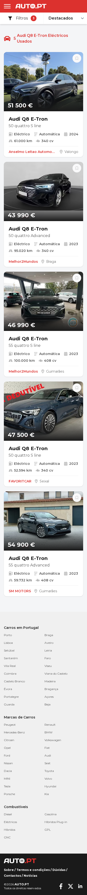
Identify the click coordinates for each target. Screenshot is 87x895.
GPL (47, 829)
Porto (8, 635)
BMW (48, 732)
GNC (7, 837)
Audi (47, 755)
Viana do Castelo (55, 673)
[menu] (7, 6)
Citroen (9, 740)
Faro (47, 658)
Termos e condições (33, 870)
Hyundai (50, 786)
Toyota (49, 771)
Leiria (48, 650)
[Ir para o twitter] (70, 886)
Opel (7, 748)
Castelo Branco (14, 681)
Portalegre (11, 696)
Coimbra (10, 673)
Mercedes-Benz (14, 732)
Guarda (9, 704)
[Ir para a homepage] (30, 6)
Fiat (47, 748)
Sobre (9, 870)
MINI (7, 778)
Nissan (8, 763)
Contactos (12, 875)
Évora (8, 689)
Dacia (8, 771)
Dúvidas (58, 870)
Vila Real (10, 666)
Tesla (7, 786)
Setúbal (9, 650)
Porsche (9, 794)
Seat (47, 763)
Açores (49, 696)
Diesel (8, 814)
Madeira (50, 681)
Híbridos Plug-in (55, 822)
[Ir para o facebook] (61, 886)
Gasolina (50, 814)
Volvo (48, 778)
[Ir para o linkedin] (80, 886)
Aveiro (48, 643)
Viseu (48, 666)
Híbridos (9, 829)
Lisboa (8, 643)
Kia (46, 794)
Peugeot (10, 724)
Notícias (30, 875)
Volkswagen (52, 740)
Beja (47, 704)
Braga (48, 635)
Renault (50, 724)
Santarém (11, 658)
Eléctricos (10, 822)
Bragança (51, 689)
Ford (7, 755)
